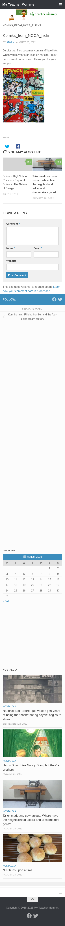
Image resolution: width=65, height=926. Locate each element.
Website (11, 260)
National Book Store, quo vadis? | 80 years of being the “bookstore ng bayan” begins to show (32, 715)
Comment (13, 223)
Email (38, 248)
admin (10, 42)
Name (10, 248)
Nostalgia (9, 706)
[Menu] (60, 4)
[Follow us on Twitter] (60, 299)
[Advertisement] (30, 349)
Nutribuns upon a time (17, 870)
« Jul (6, 601)
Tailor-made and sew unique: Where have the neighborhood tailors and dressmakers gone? (44, 184)
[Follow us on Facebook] (54, 299)
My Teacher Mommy (18, 4)
